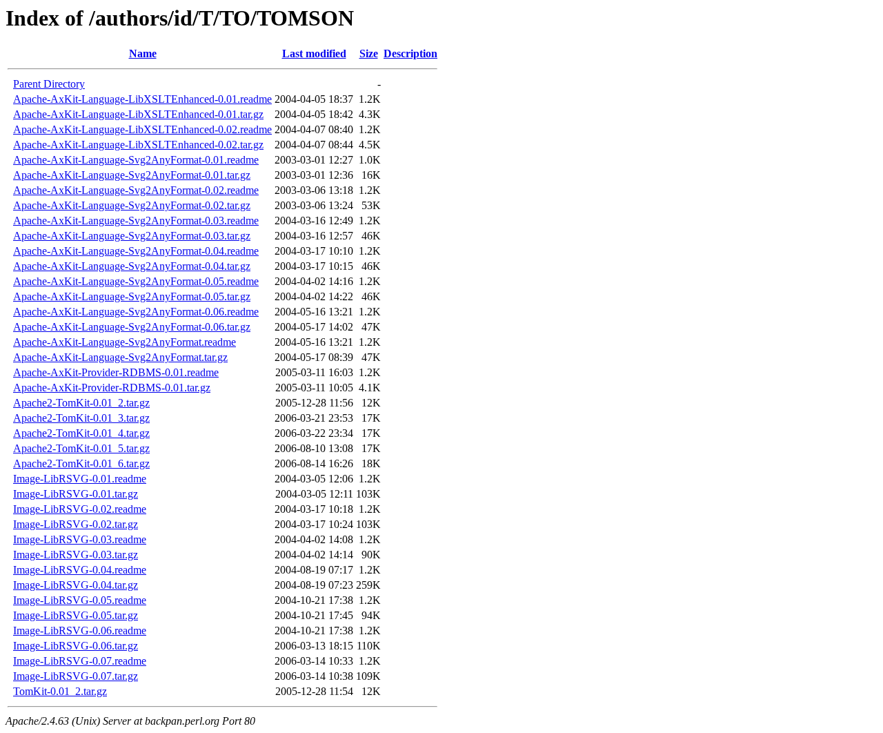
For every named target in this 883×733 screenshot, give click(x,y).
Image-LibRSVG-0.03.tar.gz (75, 554)
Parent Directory (49, 84)
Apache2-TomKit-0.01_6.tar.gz (81, 463)
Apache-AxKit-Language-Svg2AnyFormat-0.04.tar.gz (131, 266)
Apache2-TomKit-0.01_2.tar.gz (81, 403)
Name (143, 53)
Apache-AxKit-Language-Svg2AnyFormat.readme (124, 342)
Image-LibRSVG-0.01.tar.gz (75, 494)
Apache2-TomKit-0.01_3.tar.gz (81, 418)
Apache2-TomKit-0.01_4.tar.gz (81, 433)
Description (410, 53)
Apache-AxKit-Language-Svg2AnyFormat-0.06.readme (136, 311)
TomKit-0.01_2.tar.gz (60, 691)
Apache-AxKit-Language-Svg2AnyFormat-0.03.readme (136, 220)
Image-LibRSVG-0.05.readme (79, 600)
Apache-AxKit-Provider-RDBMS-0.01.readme (116, 372)
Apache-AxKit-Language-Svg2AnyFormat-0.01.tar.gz (131, 175)
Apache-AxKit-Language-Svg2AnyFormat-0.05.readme (136, 281)
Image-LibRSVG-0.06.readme (79, 630)
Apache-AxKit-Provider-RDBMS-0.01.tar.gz (111, 387)
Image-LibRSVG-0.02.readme (79, 509)
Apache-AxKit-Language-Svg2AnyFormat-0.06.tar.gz (131, 327)
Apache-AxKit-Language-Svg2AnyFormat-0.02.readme (136, 190)
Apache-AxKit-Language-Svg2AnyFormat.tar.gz (120, 357)
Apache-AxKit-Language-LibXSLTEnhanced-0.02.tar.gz (138, 144)
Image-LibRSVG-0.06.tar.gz (75, 646)
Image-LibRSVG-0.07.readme (79, 661)
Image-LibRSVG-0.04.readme (79, 570)
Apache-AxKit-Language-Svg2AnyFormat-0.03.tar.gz (131, 236)
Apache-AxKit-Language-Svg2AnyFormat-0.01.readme (136, 160)
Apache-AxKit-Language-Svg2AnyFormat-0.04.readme (136, 251)
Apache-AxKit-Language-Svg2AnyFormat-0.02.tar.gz (131, 205)
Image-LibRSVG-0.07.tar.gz (75, 676)
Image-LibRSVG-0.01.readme (79, 479)
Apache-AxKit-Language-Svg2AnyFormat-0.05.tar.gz (131, 296)
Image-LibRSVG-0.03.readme (79, 539)
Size (368, 53)
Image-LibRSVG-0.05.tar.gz (75, 615)
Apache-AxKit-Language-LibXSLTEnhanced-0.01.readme (142, 99)
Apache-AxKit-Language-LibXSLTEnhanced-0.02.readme (142, 129)
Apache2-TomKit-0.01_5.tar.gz (81, 448)
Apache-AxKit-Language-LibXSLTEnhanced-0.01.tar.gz (138, 114)
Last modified (314, 53)
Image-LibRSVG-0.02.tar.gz (75, 524)
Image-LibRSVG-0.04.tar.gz (75, 585)
